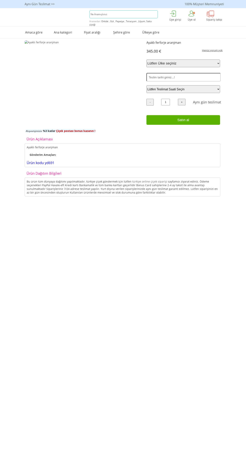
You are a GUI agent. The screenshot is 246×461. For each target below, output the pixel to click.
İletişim (147, 219)
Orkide (104, 21)
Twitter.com (190, 224)
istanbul (109, 219)
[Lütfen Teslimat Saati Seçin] (183, 89)
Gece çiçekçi (33, 229)
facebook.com (191, 219)
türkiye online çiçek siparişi (150, 181)
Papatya (120, 21)
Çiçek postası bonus (77, 219)
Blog (185, 234)
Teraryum (131, 21)
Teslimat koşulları (75, 224)
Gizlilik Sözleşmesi (76, 229)
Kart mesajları (34, 219)
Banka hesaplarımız (155, 234)
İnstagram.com (192, 229)
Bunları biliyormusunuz (40, 224)
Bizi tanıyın (150, 229)
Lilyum (141, 21)
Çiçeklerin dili (112, 224)
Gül (112, 21)
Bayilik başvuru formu (157, 224)
